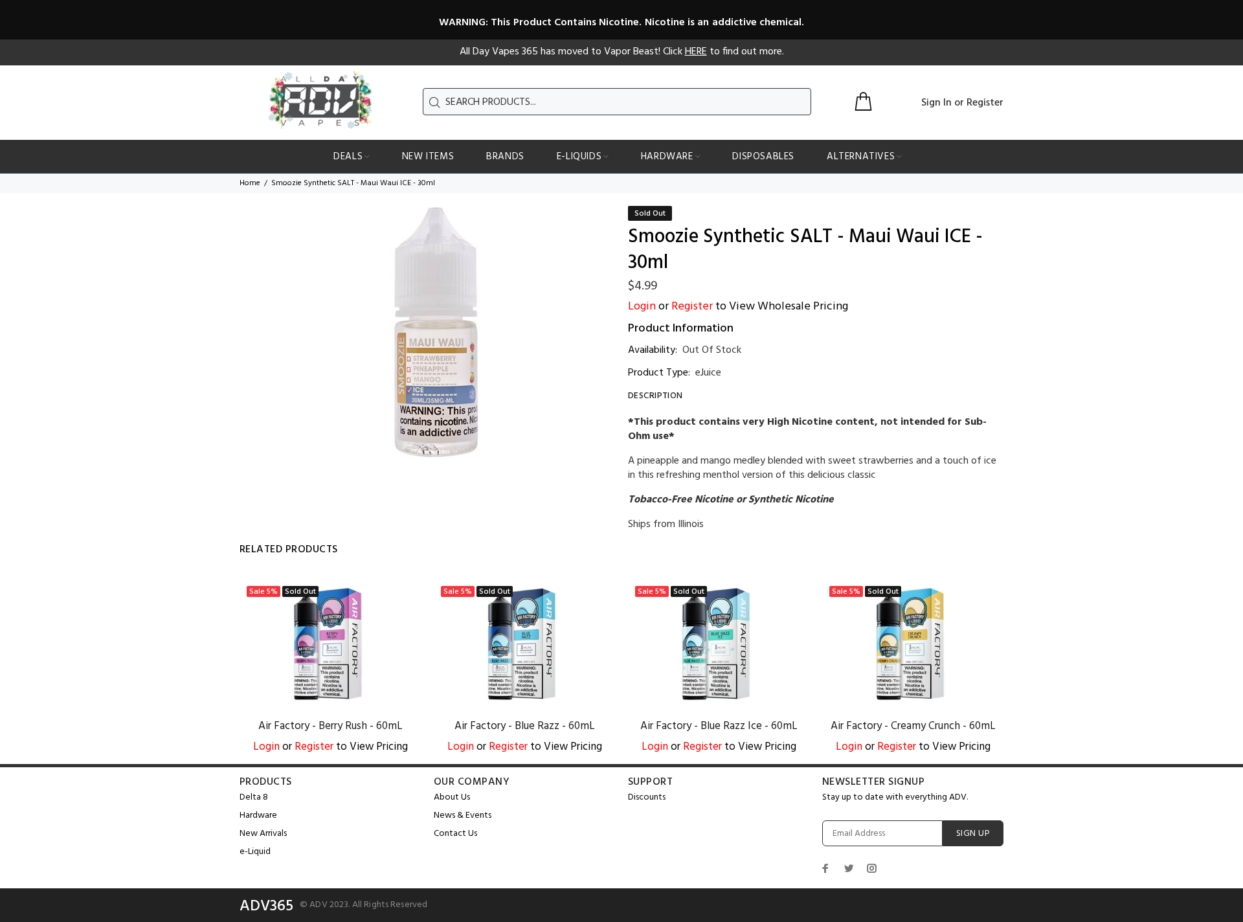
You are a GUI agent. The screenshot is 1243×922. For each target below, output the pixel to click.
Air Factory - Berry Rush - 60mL (330, 726)
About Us (452, 797)
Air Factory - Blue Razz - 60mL (524, 726)
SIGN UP (973, 833)
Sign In (936, 103)
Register (985, 103)
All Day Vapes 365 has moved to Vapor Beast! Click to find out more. (622, 51)
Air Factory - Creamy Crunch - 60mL (913, 726)
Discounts (647, 797)
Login (642, 306)
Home (250, 183)
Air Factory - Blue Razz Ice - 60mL (719, 726)
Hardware (258, 815)
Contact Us (455, 833)
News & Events (462, 815)
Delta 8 (254, 797)
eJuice (708, 373)
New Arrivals (263, 833)
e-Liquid (255, 851)
